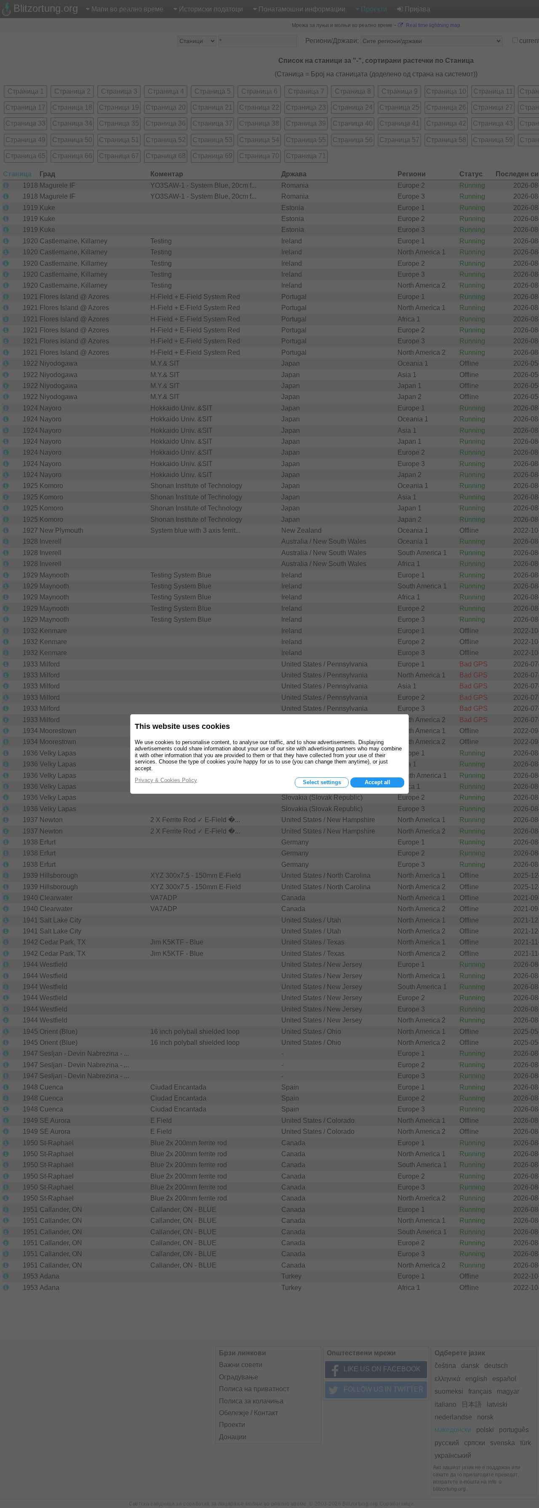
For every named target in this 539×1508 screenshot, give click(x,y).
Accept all (377, 782)
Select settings (322, 782)
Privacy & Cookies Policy (166, 780)
